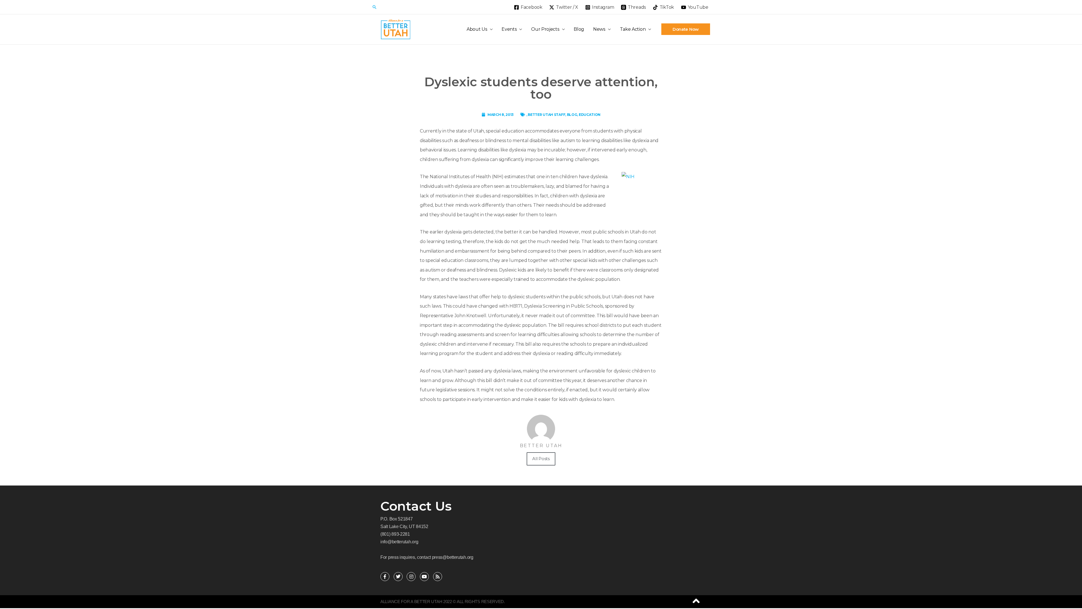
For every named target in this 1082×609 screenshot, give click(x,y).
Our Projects (545, 29)
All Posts (540, 458)
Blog (579, 29)
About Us (477, 29)
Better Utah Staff (546, 114)
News (599, 29)
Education (589, 114)
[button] (374, 7)
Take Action (633, 29)
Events (509, 29)
